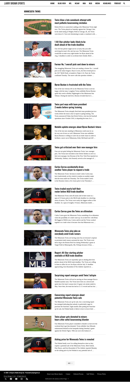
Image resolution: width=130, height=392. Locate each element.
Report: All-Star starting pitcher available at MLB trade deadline (69, 254)
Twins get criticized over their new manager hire (76, 147)
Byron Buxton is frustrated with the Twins (73, 84)
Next (69, 363)
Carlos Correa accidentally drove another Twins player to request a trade (72, 168)
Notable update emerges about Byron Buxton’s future (78, 126)
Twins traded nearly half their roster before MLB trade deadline (69, 190)
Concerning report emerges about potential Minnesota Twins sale (70, 296)
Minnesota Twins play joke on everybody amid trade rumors (68, 232)
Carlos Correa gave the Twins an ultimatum (74, 211)
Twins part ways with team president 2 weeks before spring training (71, 106)
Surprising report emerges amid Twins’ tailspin (75, 275)
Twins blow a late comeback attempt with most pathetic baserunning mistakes (73, 21)
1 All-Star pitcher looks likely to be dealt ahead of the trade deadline (70, 43)
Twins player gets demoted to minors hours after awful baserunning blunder (72, 318)
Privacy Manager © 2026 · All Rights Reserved (15, 376)
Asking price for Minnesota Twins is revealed (74, 339)
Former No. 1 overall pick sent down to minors (75, 64)
